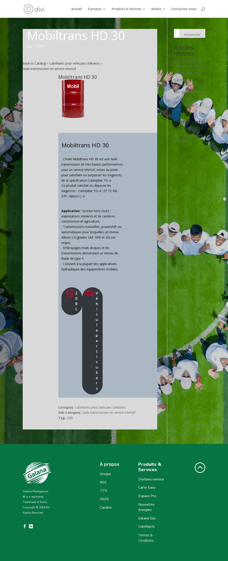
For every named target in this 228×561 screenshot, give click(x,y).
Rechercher (192, 34)
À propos (95, 9)
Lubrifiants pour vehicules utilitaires (75, 63)
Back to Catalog (35, 63)
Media (156, 9)
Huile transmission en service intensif (49, 69)
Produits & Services (126, 9)
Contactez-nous (183, 9)
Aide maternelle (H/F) (189, 92)
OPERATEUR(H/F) (186, 73)
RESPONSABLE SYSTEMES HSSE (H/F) (186, 104)
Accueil (76, 9)
